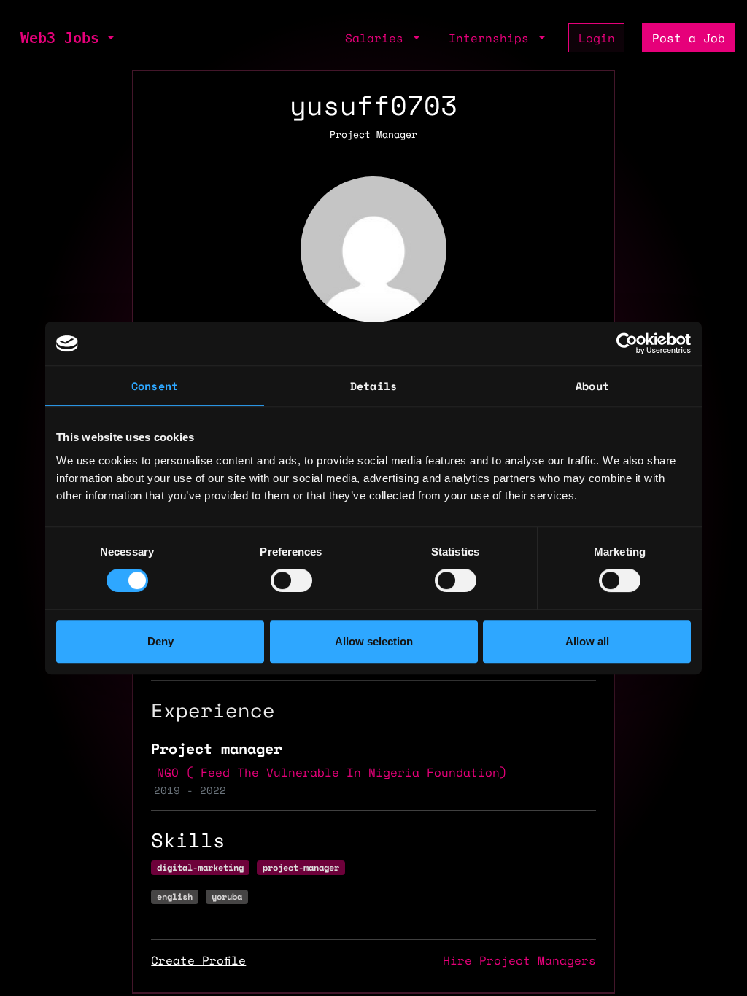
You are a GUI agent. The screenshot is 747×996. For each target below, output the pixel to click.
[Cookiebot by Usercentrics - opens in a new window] (627, 343)
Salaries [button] (378, 38)
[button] (109, 37)
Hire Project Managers (519, 960)
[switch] (291, 580)
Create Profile (198, 960)
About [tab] (592, 386)
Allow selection (374, 641)
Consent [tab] (154, 386)
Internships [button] (492, 38)
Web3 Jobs (59, 38)
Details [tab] (373, 386)
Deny (160, 641)
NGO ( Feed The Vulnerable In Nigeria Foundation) (332, 772)
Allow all (587, 641)
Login (596, 38)
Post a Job (688, 38)
